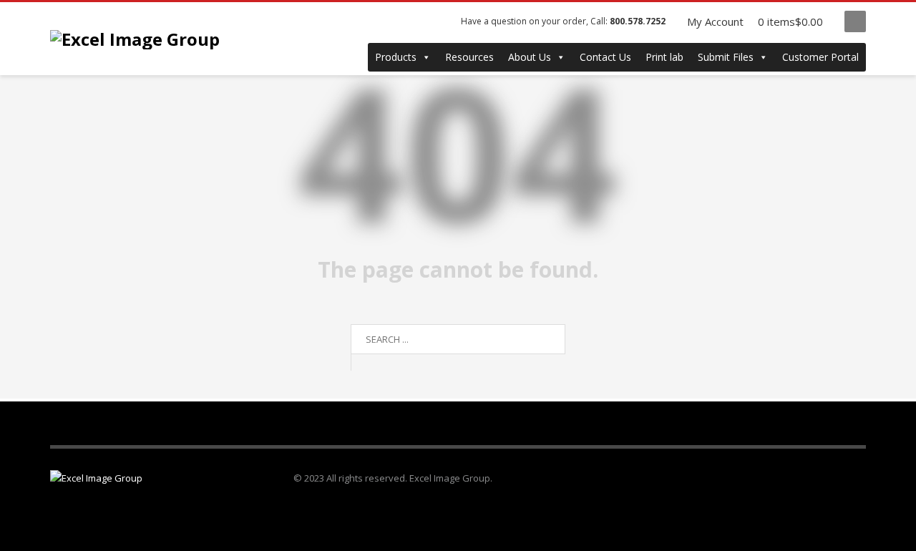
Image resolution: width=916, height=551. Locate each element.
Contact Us (605, 57)
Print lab (664, 57)
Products (395, 57)
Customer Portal (820, 57)
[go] (365, 362)
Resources (469, 57)
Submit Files (726, 57)
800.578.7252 (638, 21)
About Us (529, 57)
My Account (715, 21)
